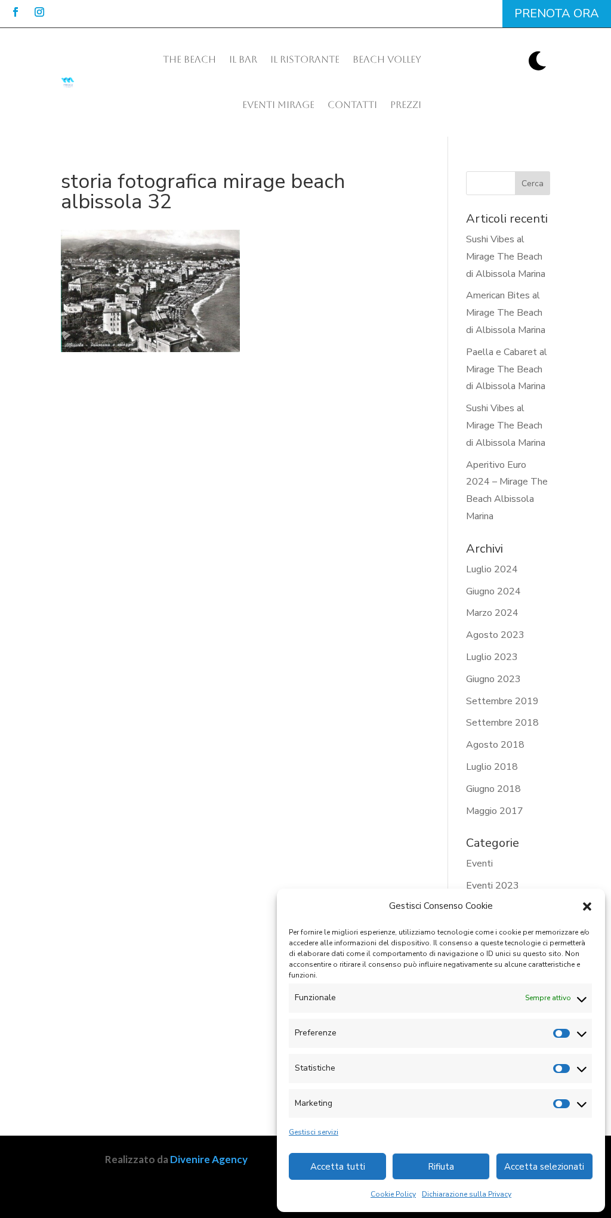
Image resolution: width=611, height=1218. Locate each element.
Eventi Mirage (278, 104)
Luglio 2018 (492, 766)
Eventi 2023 (492, 885)
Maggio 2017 (494, 811)
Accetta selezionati (544, 1167)
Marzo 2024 (492, 612)
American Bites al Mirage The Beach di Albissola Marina (505, 313)
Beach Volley (387, 59)
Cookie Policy (393, 1194)
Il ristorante (305, 59)
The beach (189, 59)
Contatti (352, 104)
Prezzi (405, 104)
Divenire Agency (209, 1159)
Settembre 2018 (502, 722)
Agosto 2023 (495, 635)
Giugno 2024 (493, 591)
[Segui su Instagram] (39, 11)
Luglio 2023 (492, 657)
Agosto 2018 (495, 744)
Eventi (479, 863)
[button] (587, 906)
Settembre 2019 (502, 701)
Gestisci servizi (313, 1132)
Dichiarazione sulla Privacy (466, 1194)
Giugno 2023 (493, 679)
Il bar (243, 59)
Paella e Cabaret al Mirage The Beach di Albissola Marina (506, 369)
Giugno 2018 (493, 788)
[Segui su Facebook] (15, 11)
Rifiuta (441, 1167)
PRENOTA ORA (556, 13)
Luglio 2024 (492, 569)
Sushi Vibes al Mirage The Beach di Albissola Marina (505, 256)
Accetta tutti (337, 1167)
